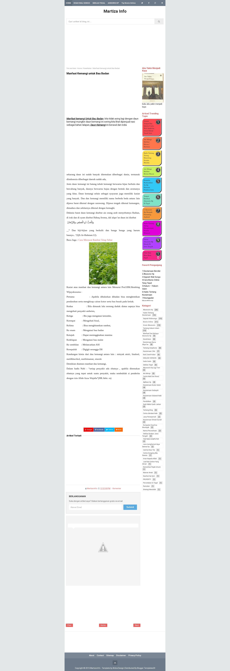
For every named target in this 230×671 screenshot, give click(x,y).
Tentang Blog (148, 410)
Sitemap (110, 655)
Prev (69, 625)
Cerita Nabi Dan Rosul (151, 376)
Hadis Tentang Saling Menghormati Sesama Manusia (149, 228)
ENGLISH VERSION (149, 358)
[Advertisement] (115, 45)
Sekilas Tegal (148, 365)
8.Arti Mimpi (147, 300)
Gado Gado (147, 361)
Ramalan (146, 486)
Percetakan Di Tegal (150, 483)
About (91, 655)
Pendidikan (147, 401)
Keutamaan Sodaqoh (151, 390)
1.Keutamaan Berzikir (151, 267)
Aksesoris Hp (148, 310)
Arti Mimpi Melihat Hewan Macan (149, 171)
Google (89, 430)
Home (103, 625)
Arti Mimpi (146, 373)
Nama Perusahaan (150, 431)
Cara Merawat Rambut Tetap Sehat (95, 240)
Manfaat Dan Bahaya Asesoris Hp (150, 335)
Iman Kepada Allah (150, 459)
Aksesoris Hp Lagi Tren (151, 368)
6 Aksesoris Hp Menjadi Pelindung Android (148, 213)
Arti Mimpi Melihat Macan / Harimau (148, 143)
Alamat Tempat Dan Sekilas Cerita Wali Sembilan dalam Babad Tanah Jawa (149, 127)
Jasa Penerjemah (149, 417)
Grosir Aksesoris (149, 325)
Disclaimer (121, 655)
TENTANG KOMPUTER (151, 439)
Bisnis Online (148, 322)
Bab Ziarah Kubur (149, 355)
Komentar (117, 488)
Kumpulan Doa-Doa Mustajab (149, 426)
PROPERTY (147, 479)
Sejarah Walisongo (150, 318)
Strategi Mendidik (149, 489)
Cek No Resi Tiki (149, 450)
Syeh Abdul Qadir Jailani (152, 404)
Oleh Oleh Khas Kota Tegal (147, 255)
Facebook (99, 430)
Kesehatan (147, 339)
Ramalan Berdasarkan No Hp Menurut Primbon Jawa (149, 185)
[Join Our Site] (162, 3)
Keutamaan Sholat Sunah (152, 420)
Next (137, 625)
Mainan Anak (148, 473)
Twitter (110, 430)
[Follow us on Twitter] (142, 3)
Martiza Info (92, 488)
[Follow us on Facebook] (149, 3)
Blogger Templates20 (146, 668)
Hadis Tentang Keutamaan (148, 314)
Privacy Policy (134, 655)
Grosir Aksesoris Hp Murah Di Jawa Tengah (148, 243)
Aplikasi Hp (147, 382)
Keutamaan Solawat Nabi (152, 396)
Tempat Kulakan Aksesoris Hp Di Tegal (148, 200)
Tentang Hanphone (150, 348)
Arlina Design (118, 668)
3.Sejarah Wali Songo (151, 273)
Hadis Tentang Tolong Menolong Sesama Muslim (149, 158)
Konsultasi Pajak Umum (152, 467)
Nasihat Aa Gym (149, 476)
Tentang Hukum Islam (151, 328)
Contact (100, 655)
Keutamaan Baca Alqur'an (149, 343)
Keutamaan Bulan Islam (152, 385)
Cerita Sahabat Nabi (150, 413)
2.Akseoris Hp (148, 270)
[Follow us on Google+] (155, 3)
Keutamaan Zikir (149, 351)
